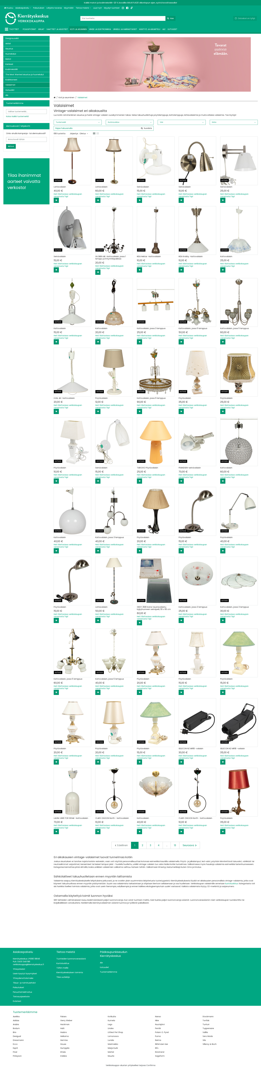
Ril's (156, 1048)
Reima (158, 1040)
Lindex (111, 1028)
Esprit (15, 1048)
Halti (62, 1028)
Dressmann (18, 1040)
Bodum (16, 1028)
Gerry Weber (66, 1020)
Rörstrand (159, 1052)
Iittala (63, 1052)
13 (175, 845)
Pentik (158, 1028)
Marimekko (113, 1044)
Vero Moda (208, 1036)
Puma (158, 1036)
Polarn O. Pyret (162, 1032)
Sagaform (160, 1056)
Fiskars (63, 1016)
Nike (157, 1020)
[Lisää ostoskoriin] (56, 200)
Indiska (63, 1056)
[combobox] (127, 18)
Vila (204, 1040)
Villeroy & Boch (210, 1044)
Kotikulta (112, 1016)
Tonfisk (206, 1020)
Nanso (158, 1016)
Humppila (64, 1048)
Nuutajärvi (160, 1024)
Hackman (64, 1024)
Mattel (111, 1052)
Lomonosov (113, 1036)
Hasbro (63, 1032)
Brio (14, 1032)
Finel (15, 1052)
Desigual (17, 1036)
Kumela (111, 1020)
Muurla (111, 1056)
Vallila (205, 1032)
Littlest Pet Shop (115, 1032)
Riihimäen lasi (161, 1044)
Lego (110, 1024)
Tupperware (208, 1028)
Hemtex (64, 1040)
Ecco (15, 1044)
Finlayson (17, 1056)
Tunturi (206, 1024)
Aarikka (16, 1016)
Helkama (64, 1036)
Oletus (83, 133)
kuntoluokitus (231, 883)
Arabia (16, 1024)
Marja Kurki (113, 1048)
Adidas (16, 1020)
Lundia (111, 1040)
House (63, 1044)
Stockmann (208, 1016)
